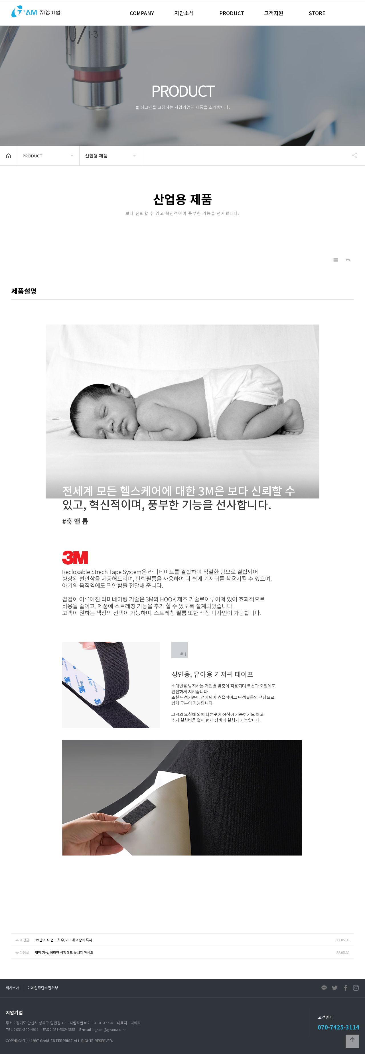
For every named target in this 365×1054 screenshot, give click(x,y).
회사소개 (12, 987)
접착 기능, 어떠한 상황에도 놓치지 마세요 (64, 952)
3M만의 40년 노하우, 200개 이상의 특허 (63, 939)
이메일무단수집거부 (42, 987)
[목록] (335, 260)
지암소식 (184, 13)
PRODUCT (231, 13)
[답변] (348, 260)
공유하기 (351, 155)
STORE (317, 13)
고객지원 (273, 13)
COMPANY (142, 13)
